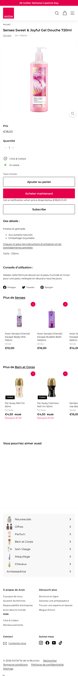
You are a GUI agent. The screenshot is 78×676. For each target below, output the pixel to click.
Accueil (6, 24)
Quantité (9, 140)
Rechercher (50, 660)
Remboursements (13, 625)
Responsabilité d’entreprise (18, 605)
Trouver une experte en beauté (55, 605)
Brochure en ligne (48, 596)
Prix (5, 126)
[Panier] (64, 13)
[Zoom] (72, 113)
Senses (7, 35)
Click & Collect (11, 620)
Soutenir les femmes (14, 600)
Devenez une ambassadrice (54, 600)
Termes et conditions (15, 664)
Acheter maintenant (39, 193)
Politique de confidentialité (47, 664)
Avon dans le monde (14, 609)
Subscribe (39, 209)
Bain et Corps (25, 367)
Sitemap (8, 668)
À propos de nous (12, 596)
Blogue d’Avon (47, 609)
